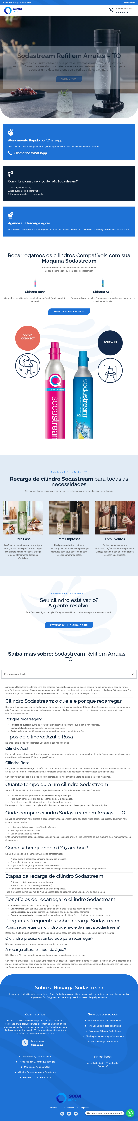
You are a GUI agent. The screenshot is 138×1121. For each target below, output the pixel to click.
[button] (133, 674)
